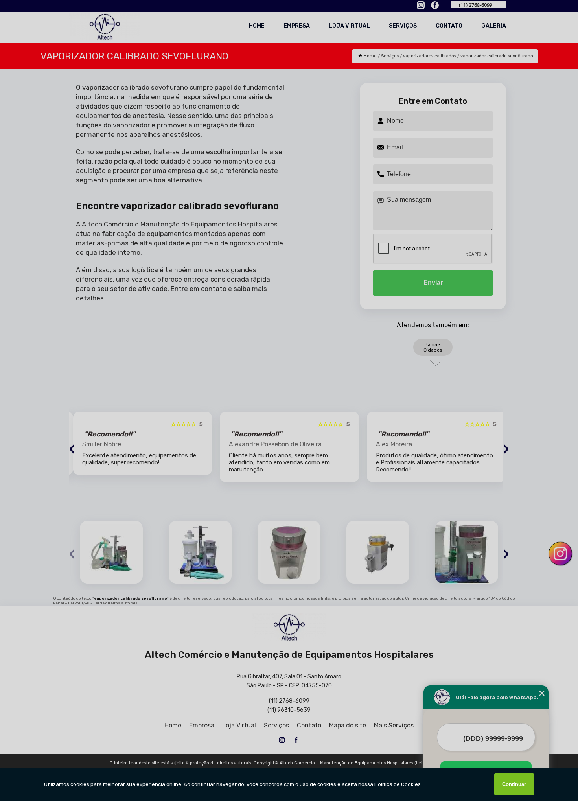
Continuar (514, 784)
